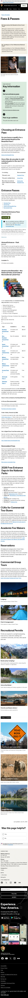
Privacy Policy (4, 968)
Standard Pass (20, 175)
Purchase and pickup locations (8, 408)
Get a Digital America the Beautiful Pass (10, 440)
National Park (10, 5)
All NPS (14, 897)
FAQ (3, 872)
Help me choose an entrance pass (11, 110)
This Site (14, 893)
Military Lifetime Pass (5, 364)
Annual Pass (20, 178)
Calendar (15, 9)
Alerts (5, 9)
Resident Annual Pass (5, 330)
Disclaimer (3, 981)
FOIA (2, 970)
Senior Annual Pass (5, 345)
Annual (6, 98)
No (5, 838)
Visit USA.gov (5, 995)
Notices (2, 972)
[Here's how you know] (14, 2)
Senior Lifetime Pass (5, 351)
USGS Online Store (6, 417)
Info (1, 9)
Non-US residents (9, 103)
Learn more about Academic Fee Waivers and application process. (13, 539)
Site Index (4, 875)
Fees (19, 9)
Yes (6, 834)
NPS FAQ (3, 976)
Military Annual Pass (5, 358)
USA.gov (3, 985)
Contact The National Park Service (9, 974)
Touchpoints (10, 844)
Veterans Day (14, 502)
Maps (10, 9)
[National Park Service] (1, 6)
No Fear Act (3, 978)
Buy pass (4, 217)
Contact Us (4, 868)
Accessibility (4, 965)
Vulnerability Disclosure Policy (8, 983)
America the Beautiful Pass (16, 98)
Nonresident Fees (8, 207)
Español (4, 877)
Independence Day (13, 494)
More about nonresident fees (8, 462)
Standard (22, 97)
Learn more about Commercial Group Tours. (11, 578)
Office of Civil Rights (5, 987)
